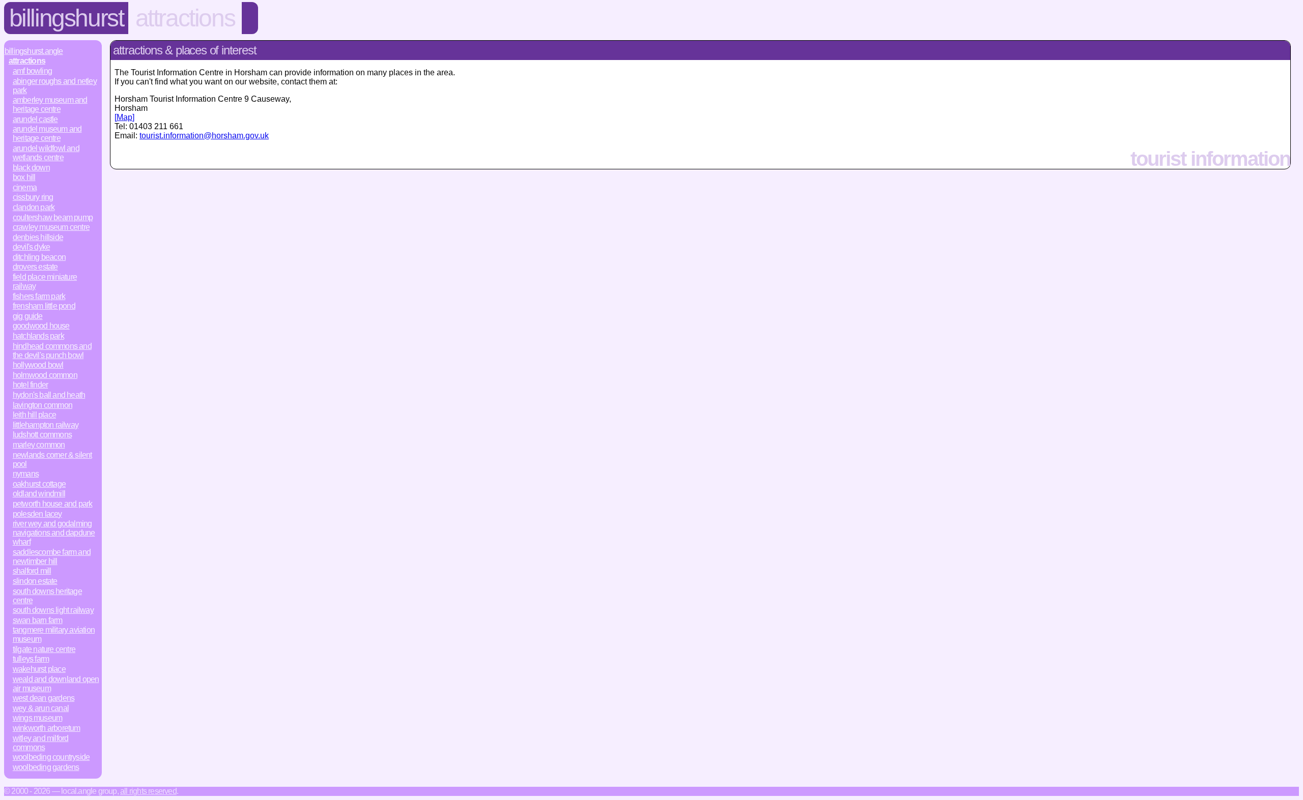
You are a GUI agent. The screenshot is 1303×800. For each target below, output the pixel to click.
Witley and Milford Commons (41, 743)
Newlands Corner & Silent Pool (52, 459)
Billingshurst (66, 18)
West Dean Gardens (43, 698)
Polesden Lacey (37, 514)
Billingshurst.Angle (34, 51)
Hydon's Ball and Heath (49, 395)
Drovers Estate (35, 266)
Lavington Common (42, 405)
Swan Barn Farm (38, 620)
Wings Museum (37, 718)
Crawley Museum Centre (51, 227)
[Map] (124, 117)
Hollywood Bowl (38, 365)
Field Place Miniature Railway (45, 281)
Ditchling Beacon (39, 257)
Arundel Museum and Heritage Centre (47, 133)
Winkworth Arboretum (46, 728)
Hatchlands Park (38, 336)
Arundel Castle (35, 119)
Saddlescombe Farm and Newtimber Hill (52, 557)
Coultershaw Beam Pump (53, 217)
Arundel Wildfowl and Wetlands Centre (46, 153)
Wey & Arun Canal (41, 708)
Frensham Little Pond (44, 306)
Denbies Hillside (38, 237)
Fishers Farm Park (39, 296)
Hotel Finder (30, 384)
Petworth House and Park (53, 503)
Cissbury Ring (33, 197)
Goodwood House (41, 325)
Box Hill (24, 177)
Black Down (31, 167)
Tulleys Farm (31, 659)
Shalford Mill (32, 571)
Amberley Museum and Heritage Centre (50, 104)
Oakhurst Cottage (39, 484)
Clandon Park (33, 207)
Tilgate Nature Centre (44, 649)
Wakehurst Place (39, 669)
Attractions (185, 18)
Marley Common (39, 444)
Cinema (25, 187)
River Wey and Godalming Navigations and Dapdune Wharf (54, 532)
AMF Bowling (32, 71)
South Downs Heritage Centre (47, 596)
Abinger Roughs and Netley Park (55, 86)
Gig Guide (28, 316)
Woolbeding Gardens (46, 767)
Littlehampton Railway (45, 425)
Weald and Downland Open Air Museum (56, 684)
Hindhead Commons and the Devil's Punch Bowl (52, 351)
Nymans (26, 473)
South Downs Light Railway (53, 610)
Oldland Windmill (39, 493)
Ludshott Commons (42, 434)
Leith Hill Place (34, 414)
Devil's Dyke (31, 247)
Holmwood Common (45, 375)
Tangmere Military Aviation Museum (54, 634)
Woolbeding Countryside (51, 757)
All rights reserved (148, 791)
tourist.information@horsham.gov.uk (204, 135)
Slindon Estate (35, 581)
